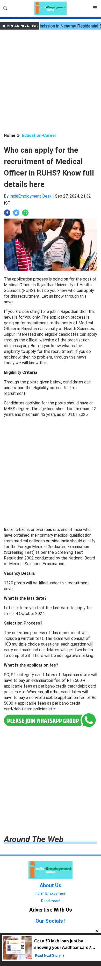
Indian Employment (51, 893)
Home (9, 135)
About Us (50, 885)
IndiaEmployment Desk (31, 196)
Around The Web (33, 839)
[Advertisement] (50, 81)
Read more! (50, 901)
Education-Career (39, 135)
